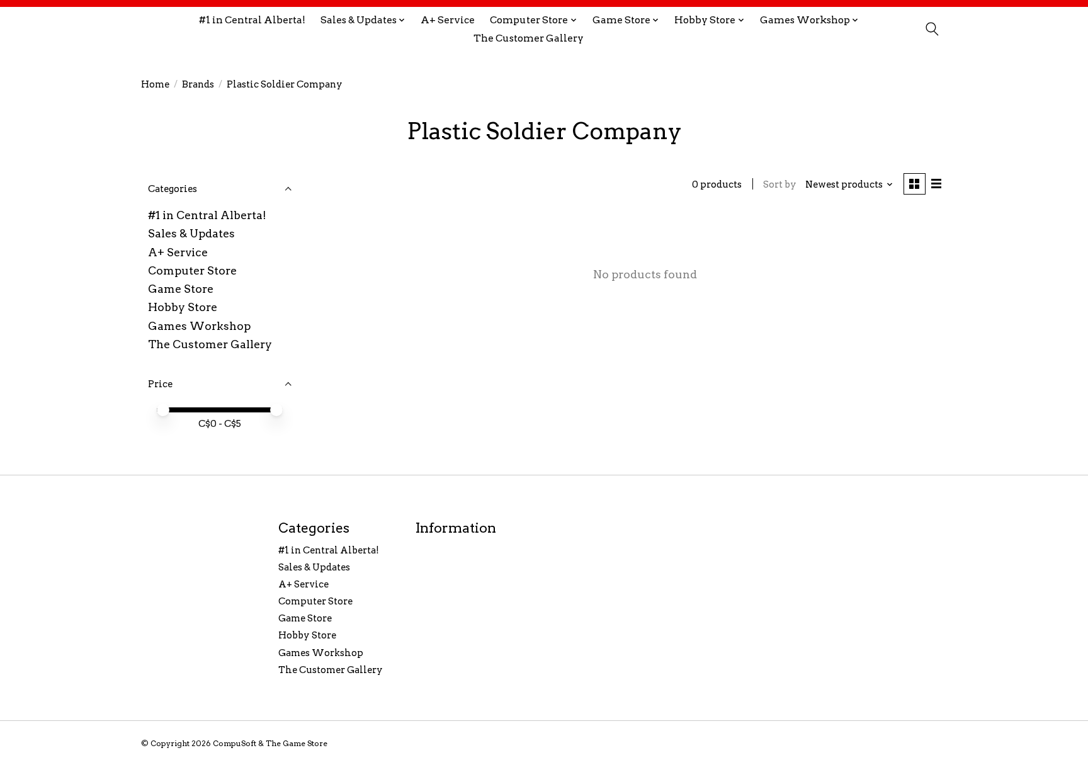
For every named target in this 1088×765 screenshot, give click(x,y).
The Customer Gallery (528, 38)
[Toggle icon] (931, 29)
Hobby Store (182, 307)
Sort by (779, 184)
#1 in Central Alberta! (252, 20)
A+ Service (448, 20)
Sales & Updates (191, 233)
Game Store (180, 288)
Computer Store (192, 270)
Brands (198, 84)
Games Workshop (199, 325)
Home (155, 84)
